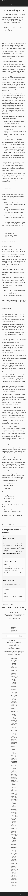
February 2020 (14, 774)
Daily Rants (13, 524)
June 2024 (14, 698)
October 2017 (14, 815)
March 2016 (14, 843)
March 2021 (14, 755)
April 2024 (14, 701)
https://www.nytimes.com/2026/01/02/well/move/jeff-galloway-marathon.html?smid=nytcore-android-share (13, 553)
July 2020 (14, 767)
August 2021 (14, 748)
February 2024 (14, 704)
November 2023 (14, 708)
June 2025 (14, 680)
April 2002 (14, 885)
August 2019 (14, 783)
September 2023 (14, 711)
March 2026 (14, 667)
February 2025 (14, 686)
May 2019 (14, 787)
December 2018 (14, 794)
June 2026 (14, 663)
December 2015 (14, 847)
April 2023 (14, 718)
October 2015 (14, 850)
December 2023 (14, 707)
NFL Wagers (14, 628)
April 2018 (14, 806)
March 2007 (14, 879)
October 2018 (14, 797)
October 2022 (14, 727)
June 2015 (14, 856)
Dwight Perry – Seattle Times (14, 654)
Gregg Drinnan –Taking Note (14, 648)
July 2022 (14, 732)
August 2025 (14, 677)
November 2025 (14, 673)
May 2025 (14, 682)
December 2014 (14, 865)
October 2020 (14, 762)
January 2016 (14, 846)
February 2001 (14, 886)
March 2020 (14, 772)
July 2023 (14, 714)
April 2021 (14, 753)
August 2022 (14, 730)
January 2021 (14, 758)
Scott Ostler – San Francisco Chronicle (14, 652)
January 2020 (14, 775)
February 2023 (14, 721)
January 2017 (14, 828)
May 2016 (14, 840)
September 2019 (14, 781)
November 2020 (14, 761)
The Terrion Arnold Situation (14, 618)
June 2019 (14, 786)
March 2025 (14, 685)
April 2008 (14, 878)
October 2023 (14, 710)
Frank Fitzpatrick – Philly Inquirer (14, 650)
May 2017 (14, 822)
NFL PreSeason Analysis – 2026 (14, 617)
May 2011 (14, 873)
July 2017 (14, 819)
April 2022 (14, 736)
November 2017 (14, 813)
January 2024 (14, 705)
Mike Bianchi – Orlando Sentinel (14, 642)
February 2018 (14, 809)
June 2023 (14, 715)
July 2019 (14, 784)
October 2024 (14, 692)
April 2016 (14, 841)
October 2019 (14, 780)
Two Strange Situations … (14, 620)
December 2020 (14, 759)
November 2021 (14, 743)
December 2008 (14, 876)
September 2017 (14, 816)
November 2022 (14, 726)
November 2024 (14, 691)
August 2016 (14, 835)
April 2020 (14, 771)
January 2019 (14, 793)
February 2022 (14, 739)
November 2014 (14, 866)
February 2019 (14, 791)
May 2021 (14, 752)
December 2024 (14, 689)
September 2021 (14, 746)
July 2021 (14, 749)
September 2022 (14, 729)
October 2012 (14, 870)
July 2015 (14, 854)
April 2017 (14, 824)
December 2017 (14, 812)
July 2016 (14, 837)
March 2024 (14, 702)
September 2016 (14, 834)
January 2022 (14, 740)
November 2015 (14, 849)
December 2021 (14, 742)
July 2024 (14, 696)
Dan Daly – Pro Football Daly (14, 647)
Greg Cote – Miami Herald (14, 645)
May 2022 (14, 734)
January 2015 (14, 863)
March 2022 (14, 737)
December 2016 (14, 829)
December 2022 (14, 724)
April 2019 (14, 789)
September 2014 (14, 869)
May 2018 (14, 805)
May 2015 (14, 857)
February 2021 (14, 756)
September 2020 (14, 764)
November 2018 (14, 796)
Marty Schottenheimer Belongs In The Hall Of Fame (14, 614)
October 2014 (14, 867)
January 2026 (14, 670)
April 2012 (14, 872)
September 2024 (14, 693)
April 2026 (14, 666)
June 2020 (14, 768)
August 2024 (14, 695)
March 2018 (14, 807)
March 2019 (14, 790)
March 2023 (14, 720)
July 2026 (14, 661)
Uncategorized (14, 631)
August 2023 (14, 712)
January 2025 (14, 688)
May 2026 (14, 664)
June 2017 (14, 821)
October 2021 (14, 745)
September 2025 (14, 676)
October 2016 (14, 832)
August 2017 (14, 818)
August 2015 (14, 853)
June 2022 (14, 733)
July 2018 (14, 802)
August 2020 (14, 765)
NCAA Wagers (14, 627)
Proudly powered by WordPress (18, 894)
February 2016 (14, 844)
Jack (3, 524)
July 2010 (14, 875)
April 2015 (14, 859)
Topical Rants (14, 630)
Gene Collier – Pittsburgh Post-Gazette (14, 644)
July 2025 (14, 679)
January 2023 (14, 723)
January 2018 (14, 810)
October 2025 (14, 674)
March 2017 (14, 825)
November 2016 (14, 831)
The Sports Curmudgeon (8, 0)
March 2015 (14, 860)
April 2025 (14, 683)
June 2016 (14, 838)
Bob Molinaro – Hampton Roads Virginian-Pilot (14, 651)
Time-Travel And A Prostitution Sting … (14, 615)
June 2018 (14, 803)
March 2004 (14, 882)
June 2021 (14, 751)
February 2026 (14, 669)
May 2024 (14, 699)
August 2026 (14, 660)
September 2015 (14, 851)
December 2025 (14, 672)
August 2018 (14, 800)
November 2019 (14, 778)
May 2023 (14, 717)
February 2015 (14, 862)
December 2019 (14, 777)
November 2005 (14, 881)
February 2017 (14, 827)
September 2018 (14, 799)
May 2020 (14, 770)
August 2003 (14, 884)
